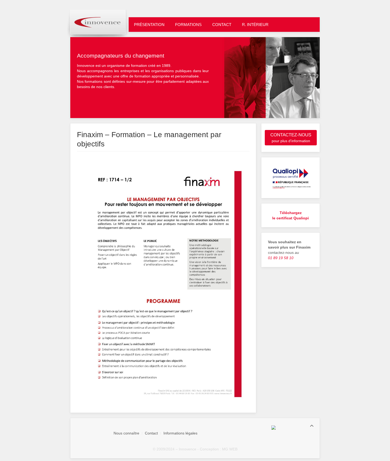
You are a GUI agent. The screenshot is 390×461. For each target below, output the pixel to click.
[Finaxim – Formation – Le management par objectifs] (163, 284)
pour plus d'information (290, 137)
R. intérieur (255, 24)
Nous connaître (126, 433)
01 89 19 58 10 (280, 258)
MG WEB (229, 449)
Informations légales (180, 433)
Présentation (149, 24)
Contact (221, 24)
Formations (188, 24)
